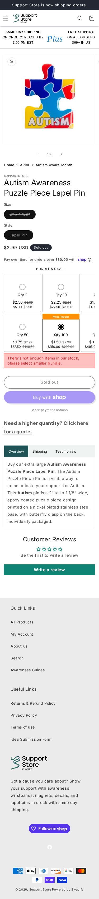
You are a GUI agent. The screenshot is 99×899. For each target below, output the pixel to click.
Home (9, 165)
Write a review (49, 569)
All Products (22, 622)
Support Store (40, 889)
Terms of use (23, 727)
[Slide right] (61, 154)
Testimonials (65, 451)
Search (17, 658)
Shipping (39, 451)
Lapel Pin (21, 234)
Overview (16, 451)
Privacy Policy (24, 715)
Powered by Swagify (68, 889)
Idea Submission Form (31, 739)
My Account (22, 634)
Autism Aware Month (54, 165)
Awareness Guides (28, 670)
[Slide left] (38, 154)
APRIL (25, 165)
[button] (80, 18)
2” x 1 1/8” (23, 214)
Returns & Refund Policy (33, 703)
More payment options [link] (49, 410)
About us (19, 646)
